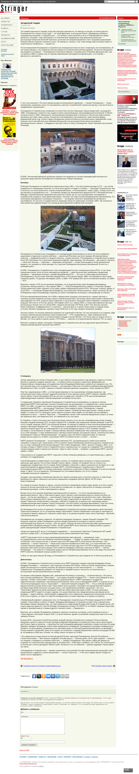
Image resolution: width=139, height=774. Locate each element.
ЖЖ (118, 115)
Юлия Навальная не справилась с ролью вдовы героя (125, 151)
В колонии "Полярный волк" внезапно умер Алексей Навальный (125, 278)
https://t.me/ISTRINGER (125, 114)
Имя (22, 712)
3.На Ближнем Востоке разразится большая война (128, 40)
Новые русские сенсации (125, 244)
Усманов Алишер (123, 326)
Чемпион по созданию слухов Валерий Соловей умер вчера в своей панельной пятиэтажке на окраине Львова (127, 73)
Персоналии (77, 757)
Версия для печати (29, 28)
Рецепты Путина (122, 88)
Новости (42, 757)
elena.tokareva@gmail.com (28, 763)
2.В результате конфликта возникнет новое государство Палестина (128, 36)
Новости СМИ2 (24, 750)
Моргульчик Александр (125, 320)
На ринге (23, 757)
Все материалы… (124, 91)
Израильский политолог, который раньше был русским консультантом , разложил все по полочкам (9, 74)
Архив (3, 55)
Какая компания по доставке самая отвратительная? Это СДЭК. (126, 295)
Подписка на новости (7, 54)
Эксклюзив (51, 757)
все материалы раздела (107, 18)
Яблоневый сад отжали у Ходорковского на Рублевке (125, 284)
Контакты (4, 51)
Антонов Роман (123, 324)
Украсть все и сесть (123, 84)
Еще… (119, 328)
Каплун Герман (123, 322)
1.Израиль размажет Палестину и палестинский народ (128, 31)
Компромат (32, 757)
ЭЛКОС (41, 766)
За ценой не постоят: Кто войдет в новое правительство (41, 666)
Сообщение (24, 716)
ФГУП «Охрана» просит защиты (102, 666)
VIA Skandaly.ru (27, 658)
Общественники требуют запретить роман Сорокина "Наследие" (125, 302)
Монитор (67, 757)
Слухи (60, 757)
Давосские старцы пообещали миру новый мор (126, 289)
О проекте (4, 49)
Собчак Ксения (123, 323)
